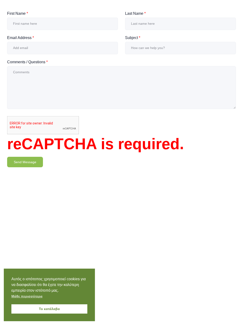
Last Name (135, 13)
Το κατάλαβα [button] (49, 309)
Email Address (20, 38)
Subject (132, 38)
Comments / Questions (27, 62)
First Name (17, 13)
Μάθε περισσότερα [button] (26, 296)
